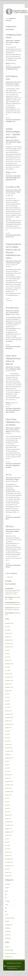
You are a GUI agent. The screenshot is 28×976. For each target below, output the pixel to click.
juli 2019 (7, 694)
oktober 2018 (8, 721)
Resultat (7, 921)
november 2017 (9, 751)
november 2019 (9, 680)
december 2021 (9, 640)
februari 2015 (8, 852)
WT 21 (8, 475)
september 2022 (9, 623)
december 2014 (9, 859)
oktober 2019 (8, 684)
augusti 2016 (8, 795)
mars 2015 (7, 848)
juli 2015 (7, 838)
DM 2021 (10, 526)
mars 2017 (7, 771)
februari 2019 (8, 710)
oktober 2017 (8, 754)
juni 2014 (7, 869)
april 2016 (7, 808)
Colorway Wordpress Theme (13, 966)
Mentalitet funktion (10, 918)
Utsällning (7, 928)
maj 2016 (7, 805)
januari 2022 (8, 636)
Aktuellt (8, 85)
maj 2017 (7, 764)
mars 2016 (7, 811)
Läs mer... (8, 65)
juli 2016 (7, 798)
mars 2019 (7, 707)
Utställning (8, 44)
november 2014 (9, 862)
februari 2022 (8, 633)
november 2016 (9, 785)
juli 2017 (7, 761)
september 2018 (9, 724)
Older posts (9, 577)
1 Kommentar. (9, 300)
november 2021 (9, 643)
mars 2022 (7, 630)
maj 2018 (7, 734)
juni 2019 (7, 697)
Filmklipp (7, 901)
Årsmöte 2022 (12, 308)
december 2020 (9, 663)
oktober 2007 (8, 875)
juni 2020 (7, 667)
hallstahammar (14, 402)
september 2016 (9, 791)
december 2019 (9, 677)
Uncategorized (16, 85)
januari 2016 (8, 818)
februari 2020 (8, 673)
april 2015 (7, 845)
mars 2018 (7, 741)
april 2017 (7, 768)
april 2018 (7, 737)
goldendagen (13, 172)
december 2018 (9, 714)
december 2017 (9, 747)
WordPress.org (8, 956)
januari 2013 (8, 872)
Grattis (6, 904)
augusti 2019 (8, 690)
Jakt (11, 85)
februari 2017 (8, 774)
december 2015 (9, 822)
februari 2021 (8, 660)
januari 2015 (8, 855)
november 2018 (9, 717)
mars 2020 (7, 670)
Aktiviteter (8, 144)
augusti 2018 (8, 727)
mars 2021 (7, 657)
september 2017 (9, 758)
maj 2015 (7, 842)
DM (11, 533)
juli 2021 (7, 650)
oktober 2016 (8, 788)
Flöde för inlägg (9, 950)
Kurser (6, 914)
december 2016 (9, 781)
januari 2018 (8, 744)
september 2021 (9, 647)
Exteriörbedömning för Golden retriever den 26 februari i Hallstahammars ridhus (12, 592)
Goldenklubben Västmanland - (14, 963)
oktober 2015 (8, 828)
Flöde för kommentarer (11, 953)
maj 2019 (7, 700)
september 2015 (9, 832)
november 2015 (9, 825)
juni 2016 (7, 801)
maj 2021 (7, 653)
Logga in (7, 946)
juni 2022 (7, 626)
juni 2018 (7, 731)
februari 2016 (8, 815)
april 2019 (7, 704)
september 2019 (9, 687)
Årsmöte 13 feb (13, 187)
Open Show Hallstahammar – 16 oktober (13, 422)
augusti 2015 (8, 835)
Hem (7, 18)
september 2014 (9, 865)
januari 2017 (8, 778)
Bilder (6, 891)
